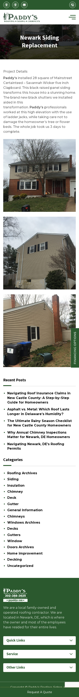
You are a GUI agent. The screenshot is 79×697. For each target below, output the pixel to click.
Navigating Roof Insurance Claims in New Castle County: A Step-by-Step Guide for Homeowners (38, 397)
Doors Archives (20, 547)
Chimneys (16, 516)
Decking (14, 559)
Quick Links (15, 640)
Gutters (13, 535)
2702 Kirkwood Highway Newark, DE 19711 (6, 5)
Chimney (15, 492)
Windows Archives (23, 522)
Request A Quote (39, 692)
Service (12, 654)
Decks (12, 529)
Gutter (13, 504)
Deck (11, 498)
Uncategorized (20, 566)
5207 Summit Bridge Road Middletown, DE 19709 (15, 5)
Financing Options (75, 348)
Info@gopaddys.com (24, 5)
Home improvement (25, 553)
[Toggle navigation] (72, 17)
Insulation (16, 485)
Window (14, 541)
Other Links (15, 667)
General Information (25, 510)
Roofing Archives (22, 473)
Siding (13, 479)
